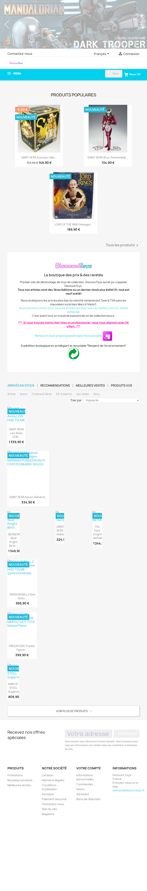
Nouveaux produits (20, 780)
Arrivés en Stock (20, 385)
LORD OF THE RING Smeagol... (74, 224)
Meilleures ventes (90, 385)
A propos (48, 794)
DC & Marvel (64, 394)
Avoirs (80, 789)
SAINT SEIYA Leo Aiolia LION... (16, 433)
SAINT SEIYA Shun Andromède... (107, 157)
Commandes (84, 784)
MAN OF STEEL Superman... (16, 687)
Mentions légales (53, 780)
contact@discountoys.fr (129, 790)
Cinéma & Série (42, 394)
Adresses (82, 794)
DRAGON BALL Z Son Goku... (22, 596)
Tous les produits (123, 245)
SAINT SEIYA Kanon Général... (28, 497)
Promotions (15, 775)
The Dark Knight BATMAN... (99, 532)
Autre (23, 394)
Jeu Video (82, 394)
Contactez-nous (19, 54)
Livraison (47, 775)
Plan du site (49, 809)
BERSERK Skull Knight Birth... (14, 539)
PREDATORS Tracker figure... (22, 648)
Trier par (76, 400)
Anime (11, 394)
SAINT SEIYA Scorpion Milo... (39, 157)
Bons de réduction (88, 799)
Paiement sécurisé (54, 799)
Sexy (96, 394)
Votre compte (88, 768)
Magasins (48, 814)
